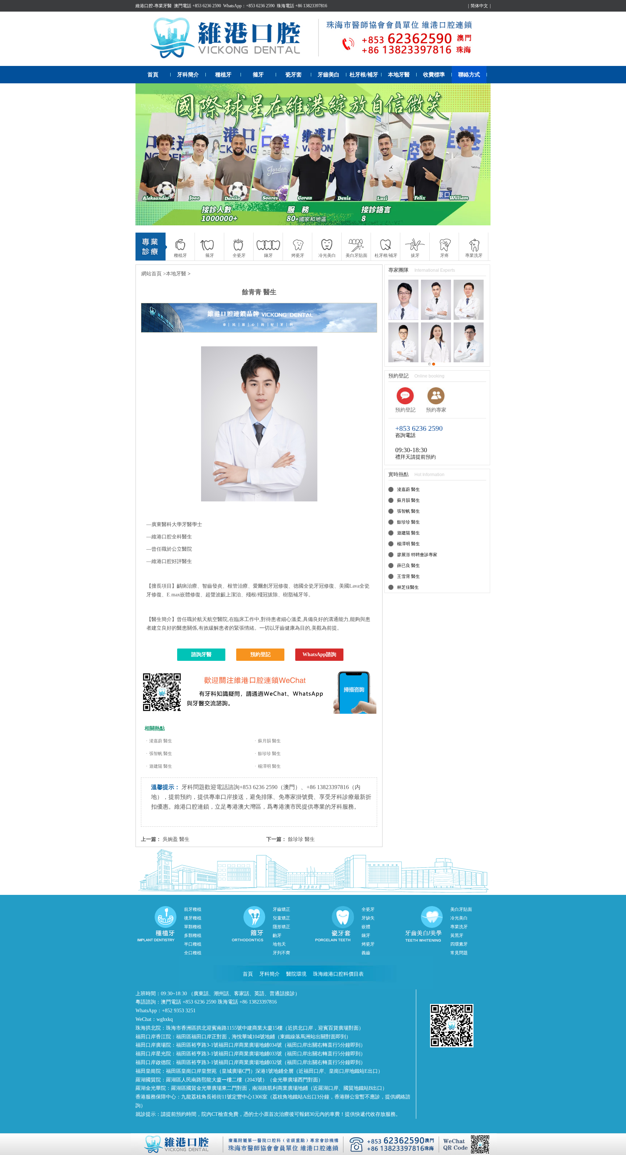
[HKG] (313, 154)
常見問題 (459, 952)
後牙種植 (192, 918)
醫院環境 (296, 974)
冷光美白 (459, 918)
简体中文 (479, 5)
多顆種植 (192, 935)
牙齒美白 (328, 75)
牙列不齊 (281, 952)
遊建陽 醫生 (160, 766)
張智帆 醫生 (160, 753)
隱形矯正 (281, 926)
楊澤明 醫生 (269, 766)
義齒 (366, 952)
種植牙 (223, 75)
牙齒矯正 (281, 909)
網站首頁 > (153, 273)
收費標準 (434, 75)
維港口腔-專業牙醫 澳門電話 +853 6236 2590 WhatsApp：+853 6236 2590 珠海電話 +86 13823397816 (231, 5)
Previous (148, 154)
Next (478, 154)
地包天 (279, 944)
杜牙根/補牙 (364, 75)
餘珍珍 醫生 (269, 753)
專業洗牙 (459, 926)
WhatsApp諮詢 (319, 654)
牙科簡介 (188, 75)
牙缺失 (368, 918)
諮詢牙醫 (201, 654)
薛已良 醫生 (408, 565)
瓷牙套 (293, 75)
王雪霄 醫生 (408, 576)
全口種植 (192, 952)
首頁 (152, 75)
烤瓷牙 (368, 944)
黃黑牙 (456, 935)
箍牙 (258, 75)
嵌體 (366, 926)
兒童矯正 (281, 918)
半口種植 (192, 944)
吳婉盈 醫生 (176, 839)
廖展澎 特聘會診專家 (417, 554)
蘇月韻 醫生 (269, 740)
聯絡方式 (469, 75)
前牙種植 (192, 909)
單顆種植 (192, 926)
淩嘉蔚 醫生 (160, 740)
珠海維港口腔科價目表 (338, 974)
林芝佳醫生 (408, 587)
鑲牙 (366, 935)
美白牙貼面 (461, 909)
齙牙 (277, 935)
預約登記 (260, 654)
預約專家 (436, 410)
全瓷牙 (368, 909)
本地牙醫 (399, 75)
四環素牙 (459, 944)
